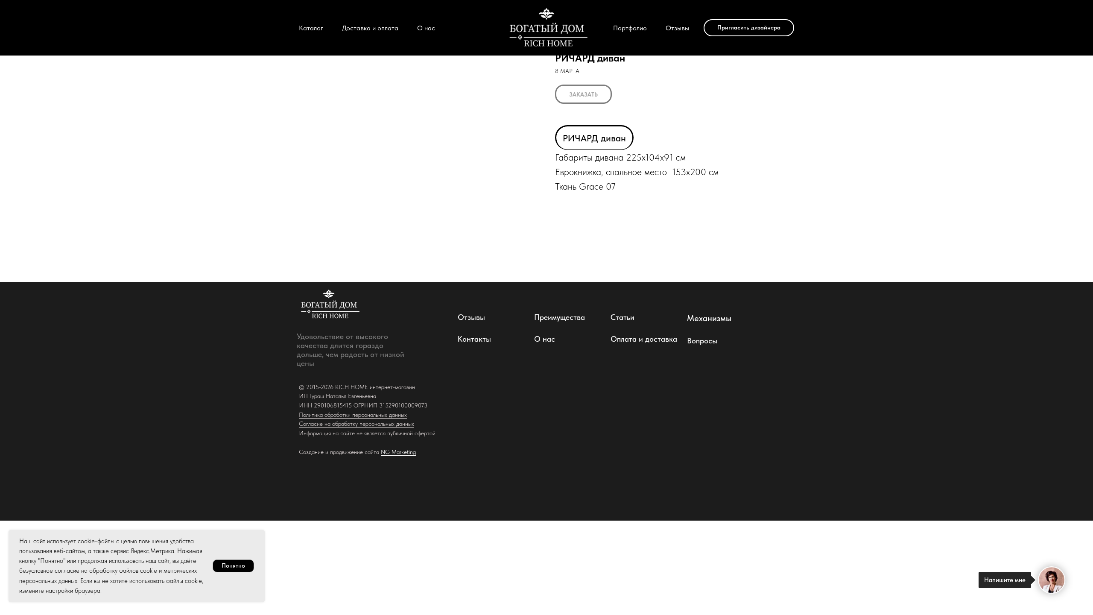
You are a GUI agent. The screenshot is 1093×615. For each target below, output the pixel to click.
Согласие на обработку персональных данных (356, 423)
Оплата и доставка (644, 338)
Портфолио (630, 28)
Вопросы (702, 340)
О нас (426, 28)
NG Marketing (398, 451)
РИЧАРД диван (594, 138)
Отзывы (677, 28)
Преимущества (559, 317)
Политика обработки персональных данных (353, 414)
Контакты (474, 338)
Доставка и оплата (370, 28)
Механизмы (709, 318)
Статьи (622, 317)
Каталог (311, 28)
